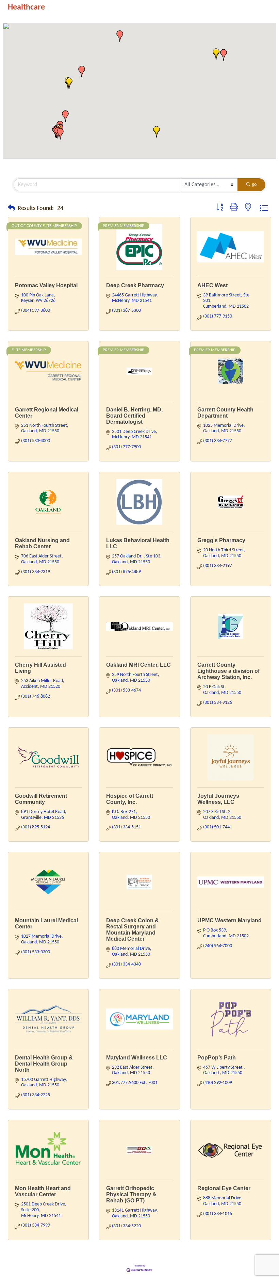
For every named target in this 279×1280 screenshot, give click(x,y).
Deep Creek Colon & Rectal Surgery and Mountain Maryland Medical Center (132, 930)
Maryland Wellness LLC (136, 1057)
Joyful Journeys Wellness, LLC (218, 799)
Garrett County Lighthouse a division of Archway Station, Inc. (228, 671)
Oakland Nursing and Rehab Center (42, 543)
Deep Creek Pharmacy (135, 285)
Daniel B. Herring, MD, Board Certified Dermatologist (134, 416)
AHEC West (212, 285)
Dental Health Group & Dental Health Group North (44, 1064)
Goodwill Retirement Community (41, 799)
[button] (223, 54)
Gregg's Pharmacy (221, 540)
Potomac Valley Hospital (46, 285)
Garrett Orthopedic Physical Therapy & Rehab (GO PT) (131, 1194)
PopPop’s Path (216, 1057)
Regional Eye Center (223, 1188)
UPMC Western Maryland (229, 920)
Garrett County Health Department (225, 413)
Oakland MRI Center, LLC (138, 665)
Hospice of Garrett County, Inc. (129, 799)
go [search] (254, 184)
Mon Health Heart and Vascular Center (43, 1191)
